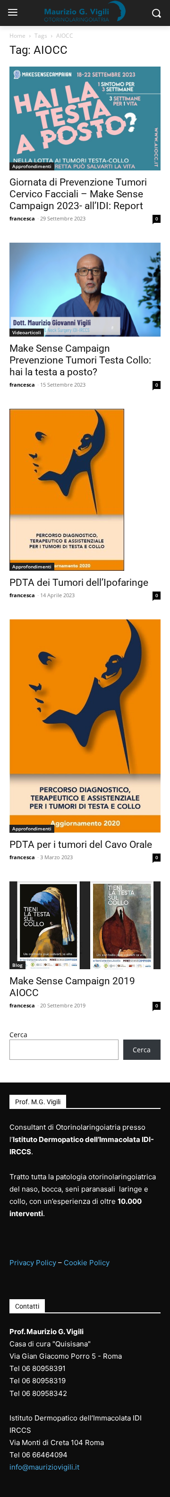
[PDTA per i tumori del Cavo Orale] (85, 726)
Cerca (18, 1034)
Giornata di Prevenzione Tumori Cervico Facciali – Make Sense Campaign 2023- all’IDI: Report (78, 194)
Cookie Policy (87, 1262)
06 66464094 (45, 1454)
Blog (17, 965)
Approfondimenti (31, 166)
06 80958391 (44, 1368)
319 (59, 1380)
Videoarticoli (26, 332)
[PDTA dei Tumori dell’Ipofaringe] (85, 490)
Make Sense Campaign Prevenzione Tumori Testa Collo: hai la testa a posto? (80, 360)
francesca (22, 218)
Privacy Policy (32, 1262)
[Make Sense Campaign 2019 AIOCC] (85, 925)
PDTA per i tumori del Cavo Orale (80, 844)
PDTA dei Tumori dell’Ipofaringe (78, 582)
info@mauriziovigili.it (44, 1467)
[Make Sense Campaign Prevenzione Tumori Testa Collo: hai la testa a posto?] (85, 290)
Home (17, 36)
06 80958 (37, 1380)
